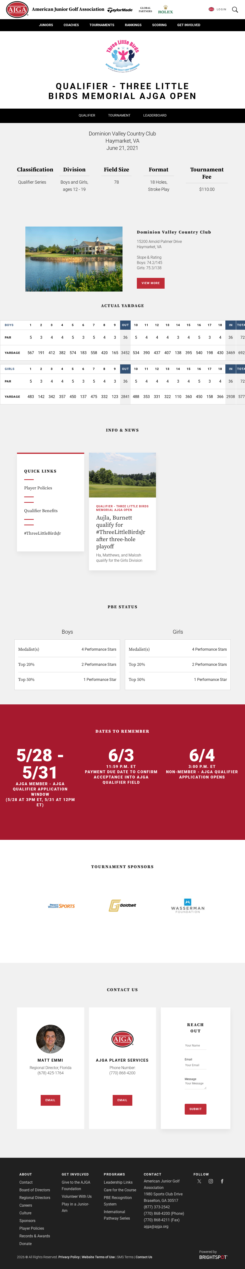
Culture (25, 1213)
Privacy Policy (69, 1257)
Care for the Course (120, 1190)
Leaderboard (155, 115)
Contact (26, 1182)
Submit (195, 1109)
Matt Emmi (50, 1060)
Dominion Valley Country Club (174, 232)
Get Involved (188, 25)
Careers (25, 1205)
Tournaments (101, 25)
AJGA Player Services (122, 1060)
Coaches (71, 25)
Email (50, 1100)
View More (151, 283)
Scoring (159, 25)
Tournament (119, 115)
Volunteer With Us (77, 1196)
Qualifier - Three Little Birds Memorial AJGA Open (122, 508)
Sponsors (27, 1220)
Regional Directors (34, 1197)
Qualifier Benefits (41, 511)
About (25, 1174)
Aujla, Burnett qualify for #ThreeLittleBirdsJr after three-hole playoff (120, 532)
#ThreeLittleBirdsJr (42, 533)
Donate (25, 1243)
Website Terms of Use (98, 1257)
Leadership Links (118, 1182)
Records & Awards (34, 1236)
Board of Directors (34, 1190)
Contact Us (144, 1257)
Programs (114, 1174)
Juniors (46, 25)
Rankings (133, 25)
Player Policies (38, 488)
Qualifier (87, 115)
